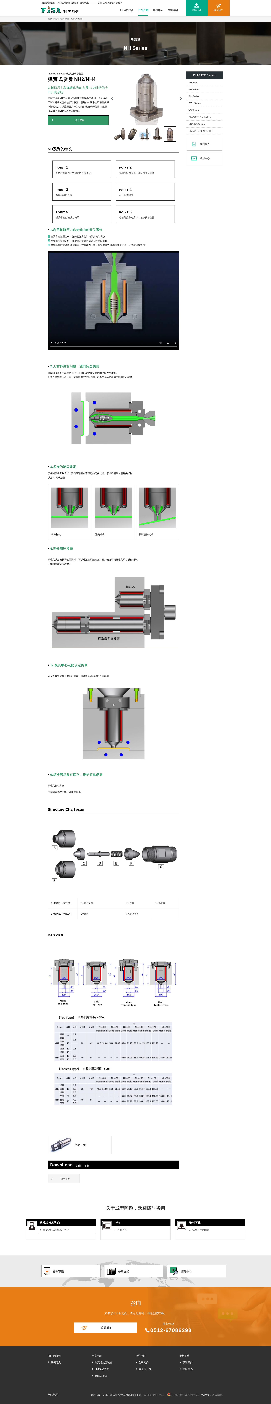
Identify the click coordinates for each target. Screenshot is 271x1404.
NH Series (194, 82)
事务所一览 (145, 1369)
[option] (146, 98)
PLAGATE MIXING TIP (201, 131)
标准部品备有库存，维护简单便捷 (136, 217)
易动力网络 (217, 1395)
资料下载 (65, 1178)
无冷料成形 (65, 19)
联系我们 (106, 1327)
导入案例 (79, 120)
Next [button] (181, 98)
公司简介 (144, 1362)
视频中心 (205, 158)
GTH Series (195, 103)
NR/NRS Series (197, 124)
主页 (49, 19)
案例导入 (158, 10)
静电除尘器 (101, 1376)
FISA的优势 (127, 10)
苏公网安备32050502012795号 (184, 1395)
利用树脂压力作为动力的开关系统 (73, 173)
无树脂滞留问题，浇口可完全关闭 (136, 173)
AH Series (194, 89)
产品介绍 (143, 10)
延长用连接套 (126, 195)
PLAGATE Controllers (200, 117)
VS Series (194, 110)
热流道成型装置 (103, 1362)
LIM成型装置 (102, 1369)
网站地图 (53, 1394)
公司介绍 (173, 10)
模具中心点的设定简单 (67, 217)
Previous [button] (112, 98)
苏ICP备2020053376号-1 (155, 1395)
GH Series (194, 96)
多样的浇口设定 (64, 195)
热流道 (73, 19)
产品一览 (80, 1145)
